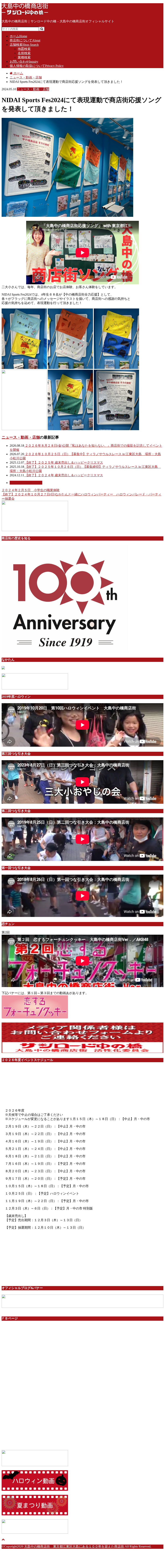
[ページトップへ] (3, 1539)
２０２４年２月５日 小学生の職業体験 (31, 490)
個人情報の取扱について (37, 65)
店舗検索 (24, 44)
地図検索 (24, 49)
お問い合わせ (24, 61)
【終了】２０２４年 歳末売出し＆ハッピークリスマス (63, 475)
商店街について (25, 40)
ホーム (18, 36)
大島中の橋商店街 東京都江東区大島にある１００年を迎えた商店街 (74, 1546)
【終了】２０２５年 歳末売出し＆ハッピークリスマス (63, 462)
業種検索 (24, 57)
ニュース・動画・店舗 (21, 437)
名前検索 (24, 53)
